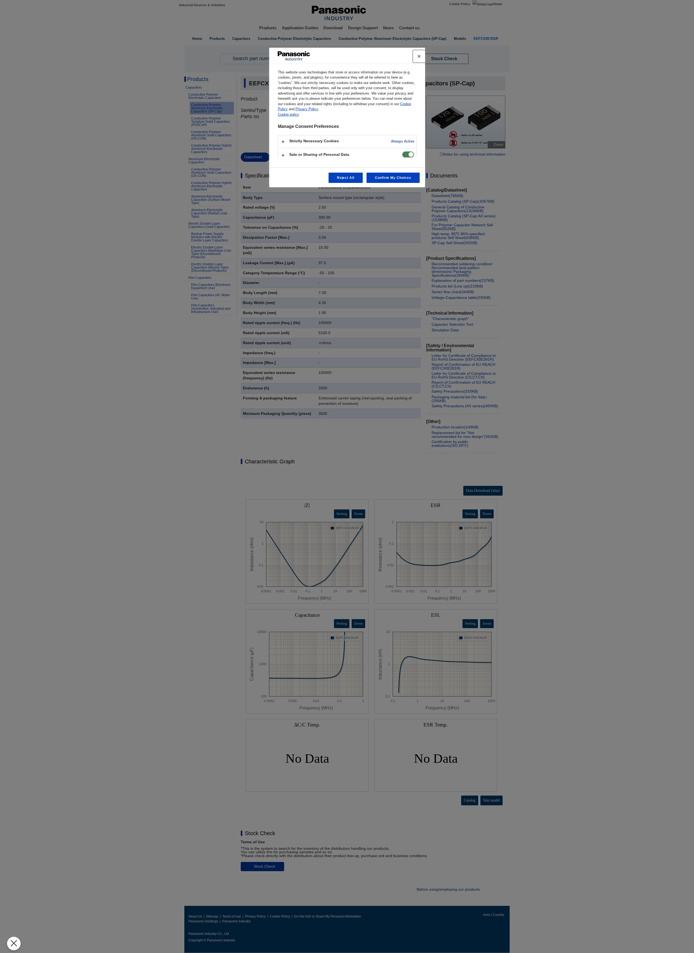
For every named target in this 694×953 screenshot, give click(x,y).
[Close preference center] (419, 56)
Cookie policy (288, 114)
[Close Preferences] (14, 943)
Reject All (346, 178)
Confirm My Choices (393, 178)
